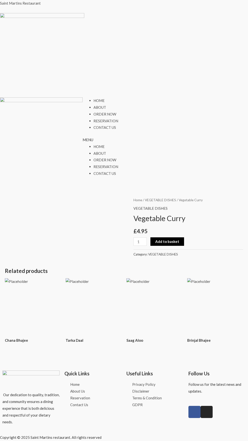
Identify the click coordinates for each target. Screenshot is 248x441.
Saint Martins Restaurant (20, 3)
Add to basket (167, 241)
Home (137, 200)
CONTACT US (104, 127)
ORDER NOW (104, 114)
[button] (124, 140)
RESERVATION (105, 121)
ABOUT (99, 107)
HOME (99, 100)
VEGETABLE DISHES (160, 200)
